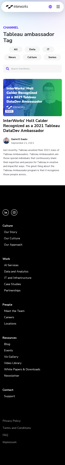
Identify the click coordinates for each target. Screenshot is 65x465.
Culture (32, 57)
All (16, 49)
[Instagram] (14, 215)
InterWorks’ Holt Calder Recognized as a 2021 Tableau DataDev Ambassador (31, 125)
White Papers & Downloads (22, 369)
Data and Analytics (16, 271)
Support (9, 396)
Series (52, 57)
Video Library (12, 363)
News (12, 57)
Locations (10, 323)
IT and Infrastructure (17, 278)
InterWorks (18, 7)
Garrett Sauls (19, 139)
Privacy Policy (12, 421)
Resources (10, 338)
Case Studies (12, 284)
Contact (8, 390)
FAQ (5, 435)
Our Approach (13, 245)
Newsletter (11, 376)
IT (48, 49)
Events (8, 350)
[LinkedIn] (6, 215)
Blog (7, 344)
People (7, 305)
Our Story (10, 232)
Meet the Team (14, 311)
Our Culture (12, 238)
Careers (9, 317)
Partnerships (12, 290)
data (32, 49)
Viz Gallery (11, 357)
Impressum (10, 442)
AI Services (11, 265)
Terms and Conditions (17, 428)
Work (6, 259)
